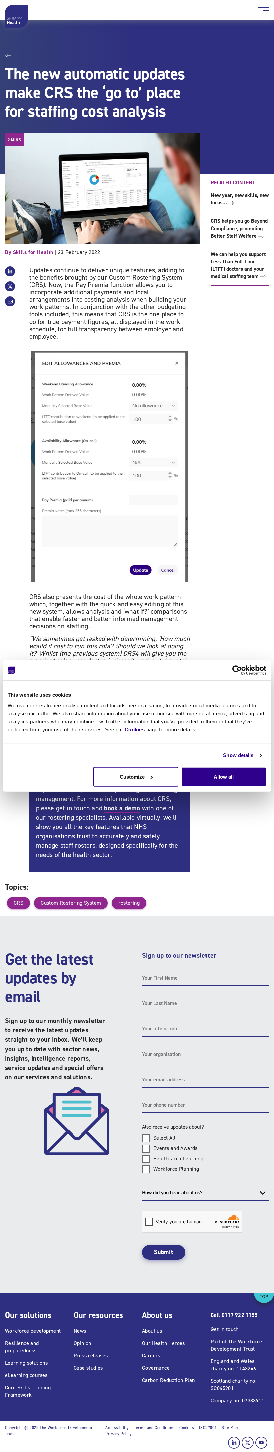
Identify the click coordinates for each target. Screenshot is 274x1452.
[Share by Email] (10, 301)
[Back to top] (264, 1293)
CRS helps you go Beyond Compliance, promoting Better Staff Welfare (239, 228)
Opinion (82, 1343)
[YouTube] (261, 1443)
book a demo (122, 808)
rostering (129, 902)
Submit (163, 1252)
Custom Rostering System (71, 902)
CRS (18, 902)
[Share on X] (10, 286)
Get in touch (225, 1329)
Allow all (224, 776)
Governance (156, 1367)
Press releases (91, 1355)
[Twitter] (248, 1443)
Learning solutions (26, 1362)
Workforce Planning (176, 1168)
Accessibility (117, 1427)
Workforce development (33, 1330)
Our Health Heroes (163, 1343)
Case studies (88, 1367)
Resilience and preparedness (22, 1347)
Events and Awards (175, 1148)
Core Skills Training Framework (28, 1391)
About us (152, 1330)
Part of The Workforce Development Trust (236, 1345)
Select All (164, 1137)
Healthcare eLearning (178, 1158)
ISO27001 (208, 1427)
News (80, 1330)
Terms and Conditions (154, 1427)
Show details (238, 755)
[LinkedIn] (234, 1443)
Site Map (230, 1427)
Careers (151, 1355)
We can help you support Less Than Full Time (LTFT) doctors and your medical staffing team (238, 265)
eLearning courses (26, 1375)
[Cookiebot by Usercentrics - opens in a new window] (237, 670)
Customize (132, 776)
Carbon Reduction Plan (168, 1380)
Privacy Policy (118, 1433)
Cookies (135, 729)
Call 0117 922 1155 (234, 1315)
